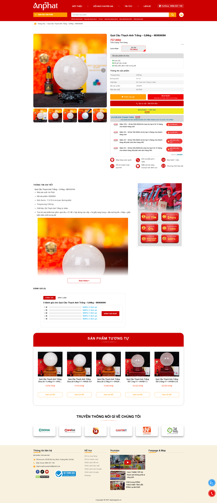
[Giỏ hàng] (181, 14)
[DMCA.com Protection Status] (42, 477)
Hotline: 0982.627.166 (172, 6)
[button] (103, 70)
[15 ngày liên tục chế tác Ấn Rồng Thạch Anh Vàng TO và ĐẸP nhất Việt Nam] (127, 462)
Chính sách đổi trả (91, 462)
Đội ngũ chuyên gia (103, 6)
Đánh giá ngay (110, 314)
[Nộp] (172, 14)
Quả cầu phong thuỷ (90, 19)
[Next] (183, 376)
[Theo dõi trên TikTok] (42, 472)
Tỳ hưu (100, 19)
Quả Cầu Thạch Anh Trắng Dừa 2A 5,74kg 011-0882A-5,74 (108, 380)
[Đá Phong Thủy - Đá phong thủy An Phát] (45, 6)
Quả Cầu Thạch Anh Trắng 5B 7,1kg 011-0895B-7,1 (137, 380)
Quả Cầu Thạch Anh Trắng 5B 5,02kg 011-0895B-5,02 (167, 380)
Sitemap (88, 475)
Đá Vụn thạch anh (77, 19)
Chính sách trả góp (92, 472)
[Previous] (33, 376)
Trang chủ (41, 24)
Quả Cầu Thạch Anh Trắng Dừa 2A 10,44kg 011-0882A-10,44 (50, 380)
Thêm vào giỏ (129, 97)
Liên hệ (147, 6)
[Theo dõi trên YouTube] (47, 472)
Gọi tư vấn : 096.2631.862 (148, 103)
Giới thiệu (77, 6)
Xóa (182, 44)
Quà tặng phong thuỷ (111, 19)
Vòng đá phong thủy (125, 19)
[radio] (134, 48)
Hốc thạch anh (138, 19)
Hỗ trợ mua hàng (91, 456)
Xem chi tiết (50, 395)
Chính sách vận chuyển (93, 469)
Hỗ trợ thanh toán (91, 459)
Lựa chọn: (114, 48)
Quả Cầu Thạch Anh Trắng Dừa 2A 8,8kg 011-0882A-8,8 (79, 380)
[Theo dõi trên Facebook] (38, 472)
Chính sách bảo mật (92, 466)
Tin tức (128, 6)
